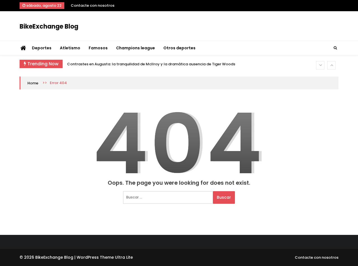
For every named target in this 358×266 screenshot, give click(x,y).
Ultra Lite (124, 257)
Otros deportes (179, 48)
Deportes (41, 48)
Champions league (135, 48)
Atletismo (70, 48)
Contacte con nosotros (92, 5)
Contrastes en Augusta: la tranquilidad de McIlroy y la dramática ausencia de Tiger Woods (151, 64)
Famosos (98, 48)
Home (32, 83)
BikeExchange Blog (49, 26)
